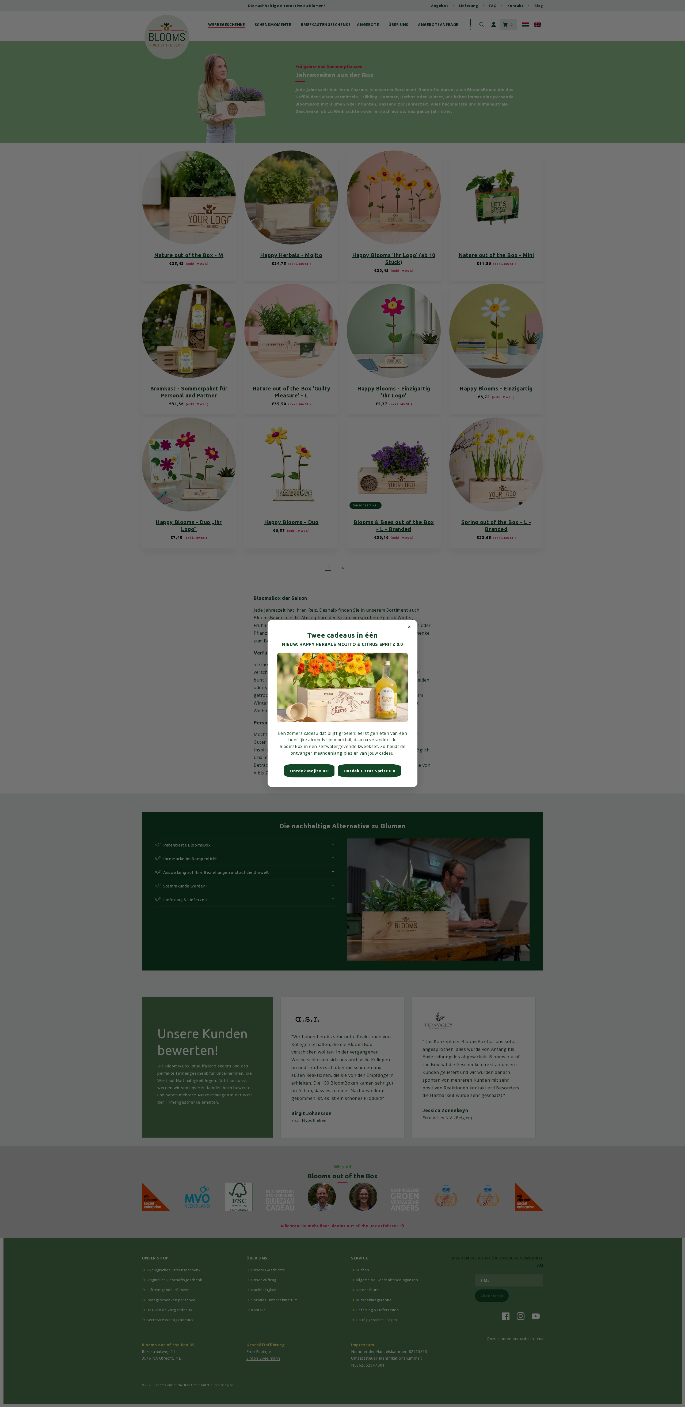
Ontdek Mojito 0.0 (309, 770)
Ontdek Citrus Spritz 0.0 (369, 770)
